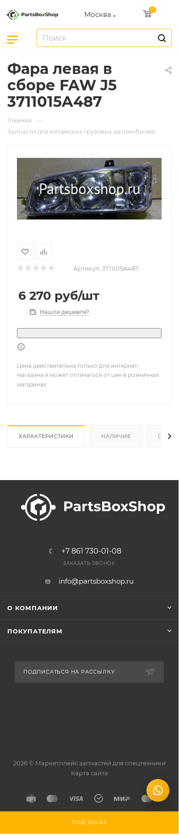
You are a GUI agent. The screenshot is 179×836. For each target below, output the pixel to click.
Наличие (116, 436)
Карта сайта (89, 773)
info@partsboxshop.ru (96, 581)
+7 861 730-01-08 (91, 551)
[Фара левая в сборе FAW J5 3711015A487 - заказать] (89, 188)
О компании (32, 607)
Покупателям (35, 631)
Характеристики (46, 436)
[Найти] (160, 38)
